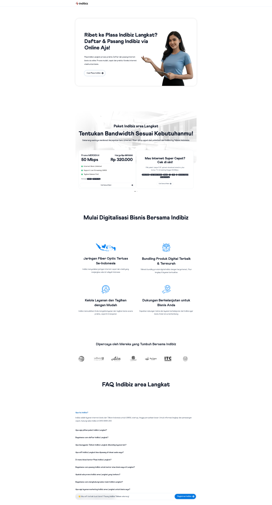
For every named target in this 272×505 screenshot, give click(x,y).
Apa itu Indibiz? (81, 413)
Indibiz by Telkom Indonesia (177, 140)
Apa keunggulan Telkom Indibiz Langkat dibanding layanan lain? (100, 445)
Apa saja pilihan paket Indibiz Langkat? (91, 430)
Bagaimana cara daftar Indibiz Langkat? (91, 438)
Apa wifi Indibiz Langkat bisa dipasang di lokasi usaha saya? (99, 452)
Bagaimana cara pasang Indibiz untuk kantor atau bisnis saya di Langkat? (105, 467)
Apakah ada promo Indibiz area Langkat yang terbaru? (97, 475)
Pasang (112, 496)
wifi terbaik (89, 496)
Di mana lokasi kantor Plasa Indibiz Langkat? (93, 460)
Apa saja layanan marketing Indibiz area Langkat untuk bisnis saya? (102, 489)
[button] (136, 410)
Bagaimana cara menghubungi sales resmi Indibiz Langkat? (99, 482)
